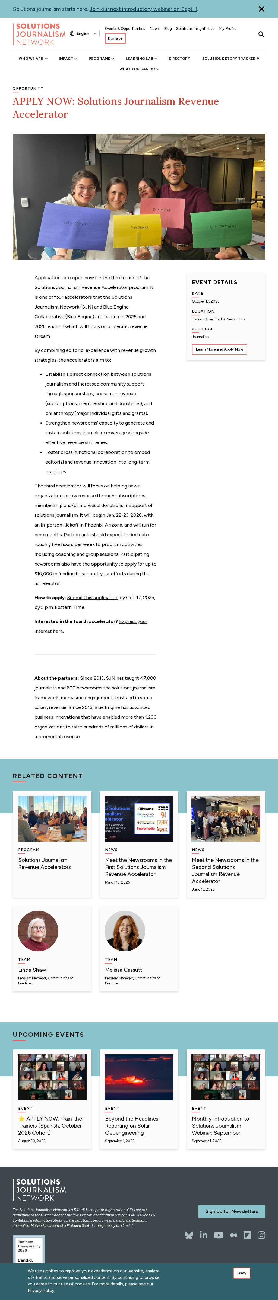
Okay (242, 1273)
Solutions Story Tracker (229, 59)
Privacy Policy (41, 1290)
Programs (99, 59)
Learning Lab (139, 59)
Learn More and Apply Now (219, 349)
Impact (66, 59)
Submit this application (92, 598)
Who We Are (31, 59)
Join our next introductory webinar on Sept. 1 (143, 9)
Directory (179, 59)
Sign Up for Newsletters (232, 1211)
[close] (261, 8)
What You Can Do (137, 69)
